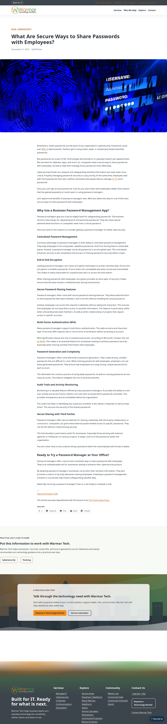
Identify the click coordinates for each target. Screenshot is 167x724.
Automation (61, 707)
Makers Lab (113, 693)
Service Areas (88, 693)
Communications (64, 704)
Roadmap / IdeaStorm (92, 697)
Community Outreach (118, 700)
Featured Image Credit (47, 494)
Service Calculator (79, 613)
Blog (13, 29)
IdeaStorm (87, 704)
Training (26, 560)
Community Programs (92, 718)
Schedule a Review (147, 2)
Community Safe (115, 697)
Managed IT (61, 693)
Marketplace (87, 714)
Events (111, 704)
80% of (45, 149)
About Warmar (88, 700)
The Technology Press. (99, 500)
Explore (142, 10)
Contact (152, 10)
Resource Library (89, 721)
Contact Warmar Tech (142, 712)
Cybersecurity (24, 29)
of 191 (115, 179)
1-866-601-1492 (120, 2)
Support (133, 2)
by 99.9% (41, 341)
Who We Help (130, 10)
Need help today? (103, 2)
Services (118, 10)
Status (85, 707)
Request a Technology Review (50, 613)
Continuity (60, 700)
